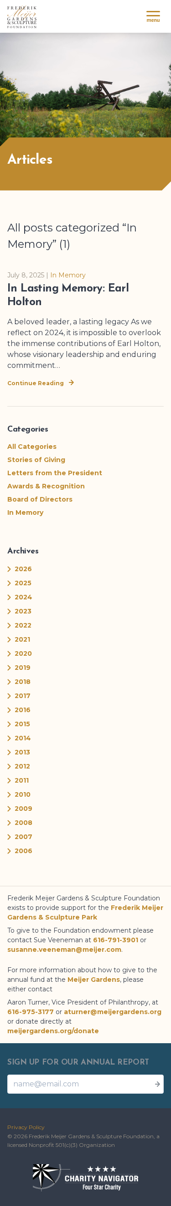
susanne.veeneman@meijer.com (64, 949)
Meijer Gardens (93, 979)
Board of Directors (40, 499)
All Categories (32, 446)
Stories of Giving (36, 460)
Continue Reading (36, 383)
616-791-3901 (115, 940)
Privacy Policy (26, 1127)
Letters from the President (54, 473)
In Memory (68, 275)
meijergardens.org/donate (53, 1031)
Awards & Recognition (46, 486)
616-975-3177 (30, 1012)
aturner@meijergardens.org (112, 1012)
